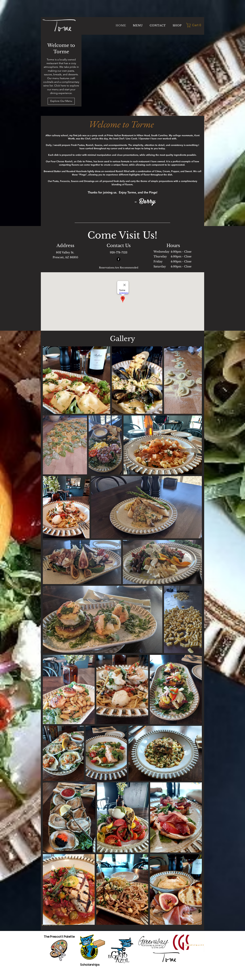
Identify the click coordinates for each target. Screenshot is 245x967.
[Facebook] (118, 259)
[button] (194, 25)
